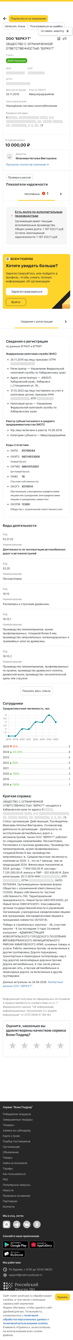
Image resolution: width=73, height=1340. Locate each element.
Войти (15, 302)
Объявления (11, 1152)
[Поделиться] (65, 38)
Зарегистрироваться (26, 291)
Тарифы (8, 1168)
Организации (11, 1146)
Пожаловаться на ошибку (46, 26)
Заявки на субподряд (17, 1130)
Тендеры (8, 1125)
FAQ (5, 1179)
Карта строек (11, 1135)
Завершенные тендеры (18, 1119)
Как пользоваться (14, 1173)
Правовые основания (16, 1195)
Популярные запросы (17, 1184)
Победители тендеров (17, 1114)
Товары (8, 1157)
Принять (62, 1297)
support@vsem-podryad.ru (25, 1274)
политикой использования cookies (25, 1323)
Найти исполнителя (15, 1163)
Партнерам (10, 1201)
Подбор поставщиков (16, 1141)
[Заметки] (59, 38)
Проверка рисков (19, 177)
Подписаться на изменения (28, 18)
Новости (8, 1190)
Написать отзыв (15, 26)
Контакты (9, 1206)
